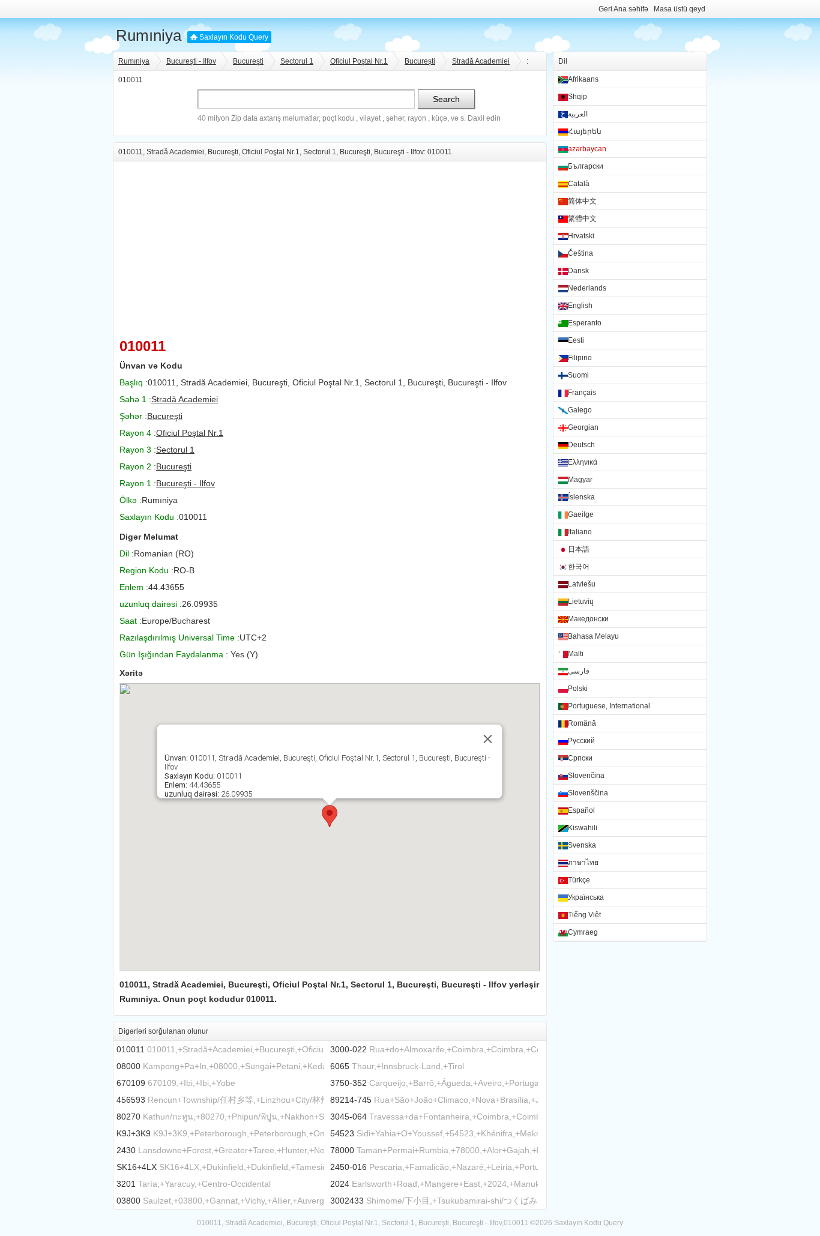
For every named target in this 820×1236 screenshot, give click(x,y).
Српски (580, 758)
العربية (578, 114)
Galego (580, 410)
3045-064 (348, 1116)
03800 (128, 1200)
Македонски (588, 619)
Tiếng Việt (584, 915)
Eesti (576, 340)
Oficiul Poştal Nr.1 (359, 61)
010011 (130, 1049)
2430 (126, 1150)
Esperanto (584, 323)
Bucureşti (248, 61)
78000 (342, 1150)
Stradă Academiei (481, 61)
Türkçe (579, 880)
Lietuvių (581, 601)
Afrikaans (583, 79)
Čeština (580, 253)
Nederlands (587, 288)
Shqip (577, 96)
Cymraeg (583, 932)
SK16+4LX (136, 1167)
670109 (130, 1083)
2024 (339, 1184)
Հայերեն (584, 131)
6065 (339, 1066)
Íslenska (581, 497)
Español (581, 810)
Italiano (580, 532)
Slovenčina (586, 775)
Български (585, 166)
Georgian (583, 427)
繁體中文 (582, 218)
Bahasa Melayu (593, 636)
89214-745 (351, 1100)
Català (578, 183)
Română (582, 723)
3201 (126, 1184)
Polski (578, 688)
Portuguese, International (609, 706)
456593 (130, 1100)
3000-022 (348, 1049)
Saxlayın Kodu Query (233, 37)
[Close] (488, 739)
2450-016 (348, 1167)
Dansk (578, 271)
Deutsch (581, 445)
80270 (128, 1116)
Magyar (580, 479)
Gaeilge (581, 514)
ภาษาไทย (583, 862)
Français (582, 392)
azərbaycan (587, 149)
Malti (575, 654)
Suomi (578, 375)
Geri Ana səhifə (623, 9)
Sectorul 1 (296, 61)
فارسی (578, 671)
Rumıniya (148, 35)
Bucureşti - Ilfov (191, 61)
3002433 (347, 1200)
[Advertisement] (329, 245)
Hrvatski (581, 236)
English (580, 305)
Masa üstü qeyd (679, 9)
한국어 (578, 566)
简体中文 (582, 201)
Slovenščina (588, 793)
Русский (581, 741)
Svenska (582, 845)
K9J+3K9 (133, 1133)
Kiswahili (582, 828)
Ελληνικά (582, 462)
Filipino (580, 358)
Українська (586, 897)
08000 (128, 1066)
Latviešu (581, 584)
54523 (342, 1133)
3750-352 (348, 1083)
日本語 (578, 549)
